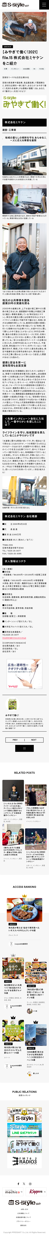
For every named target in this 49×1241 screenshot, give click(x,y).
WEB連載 (26, 69)
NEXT (34, 740)
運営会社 (23, 1225)
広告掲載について (23, 1213)
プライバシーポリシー (23, 1221)
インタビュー (15, 69)
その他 (41, 69)
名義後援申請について (23, 1217)
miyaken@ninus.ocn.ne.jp (14, 638)
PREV (15, 740)
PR (34, 69)
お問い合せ (24, 1209)
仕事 (5, 69)
